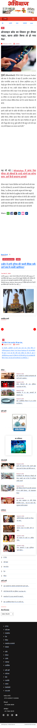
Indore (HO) (11, 697)
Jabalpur (9, 710)
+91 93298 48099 (9, 705)
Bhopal (9, 703)
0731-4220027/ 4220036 (11, 698)
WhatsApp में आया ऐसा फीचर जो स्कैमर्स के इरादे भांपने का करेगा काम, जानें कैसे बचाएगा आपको (18, 174)
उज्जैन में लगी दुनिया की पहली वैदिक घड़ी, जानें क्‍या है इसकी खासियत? (18, 265)
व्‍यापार (17, 23)
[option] (4, 24)
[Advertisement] (18, 147)
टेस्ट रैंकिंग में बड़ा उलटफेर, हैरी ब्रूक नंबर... (12, 342)
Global (31, 23)
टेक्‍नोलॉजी (25, 23)
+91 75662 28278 (9, 711)
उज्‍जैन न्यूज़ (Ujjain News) (8, 259)
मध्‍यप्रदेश (18, 259)
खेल (2, 23)
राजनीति (10, 23)
